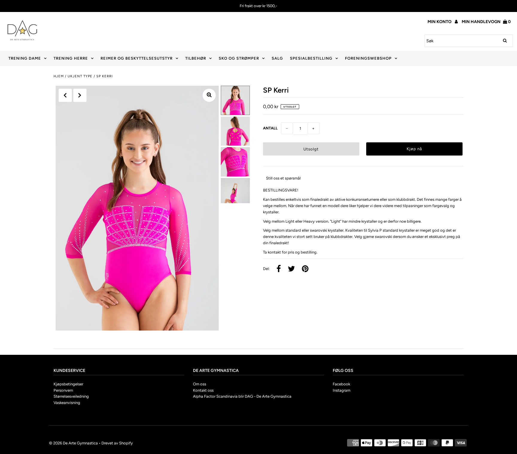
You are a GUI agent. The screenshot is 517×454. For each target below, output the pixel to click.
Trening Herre (71, 58)
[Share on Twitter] (291, 269)
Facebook (341, 384)
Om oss (199, 384)
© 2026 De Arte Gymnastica (73, 443)
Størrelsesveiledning (71, 396)
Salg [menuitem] (277, 58)
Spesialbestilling (311, 58)
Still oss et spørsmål (283, 178)
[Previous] (65, 95)
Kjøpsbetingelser (68, 384)
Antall (270, 128)
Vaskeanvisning (67, 402)
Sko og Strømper (239, 58)
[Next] (79, 95)
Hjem (59, 76)
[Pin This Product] (305, 269)
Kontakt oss (203, 390)
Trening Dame (24, 58)
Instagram (341, 390)
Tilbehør (195, 58)
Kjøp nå (414, 149)
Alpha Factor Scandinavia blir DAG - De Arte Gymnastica (242, 396)
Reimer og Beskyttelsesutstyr (137, 58)
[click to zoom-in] (209, 95)
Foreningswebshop (368, 58)
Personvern (63, 390)
